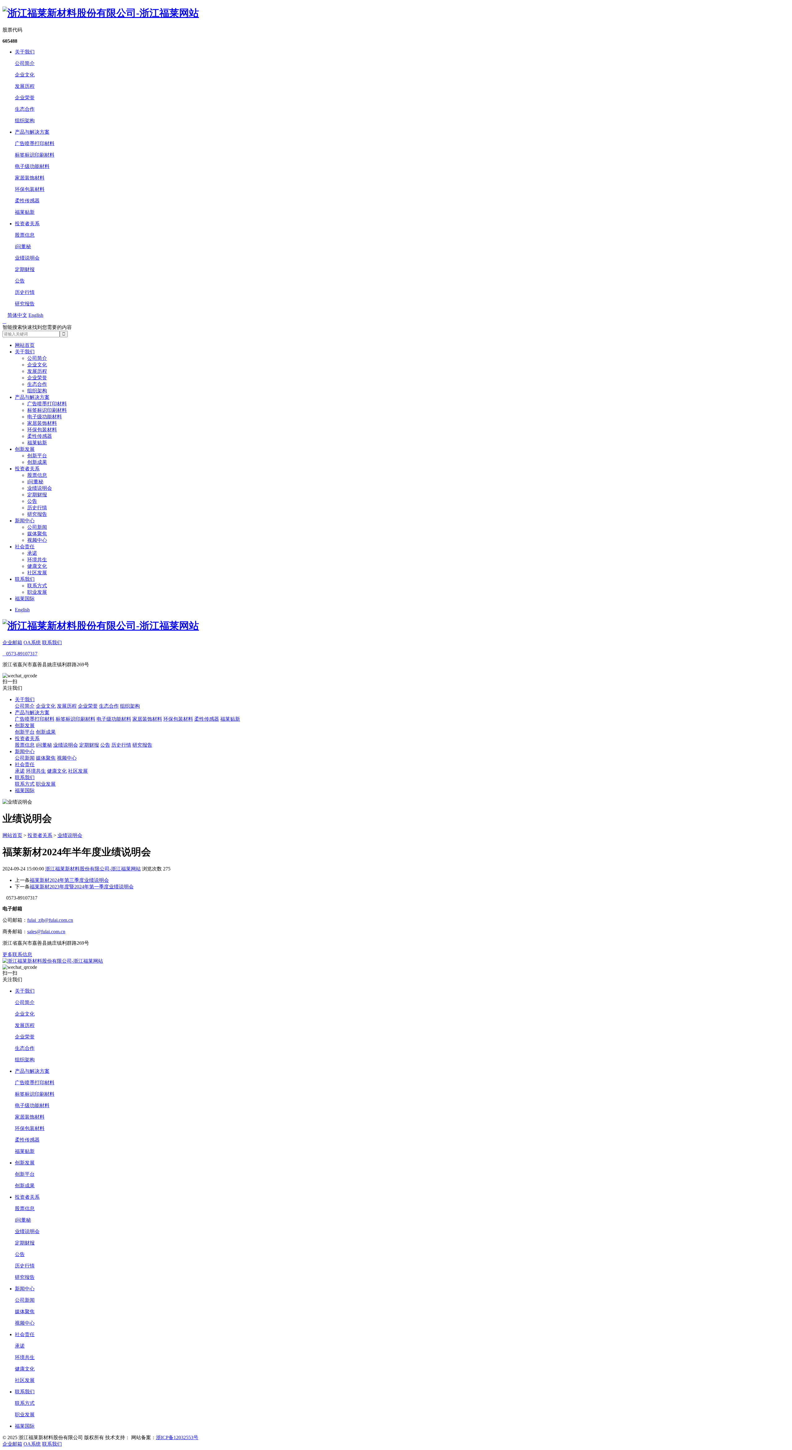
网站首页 (25, 345)
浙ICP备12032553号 (177, 1437)
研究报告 (25, 303)
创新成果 (37, 462)
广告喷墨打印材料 (34, 143)
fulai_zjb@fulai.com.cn (50, 920)
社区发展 (37, 572)
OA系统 (32, 642)
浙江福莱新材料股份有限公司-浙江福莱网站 (93, 868)
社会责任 (25, 546)
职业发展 (37, 592)
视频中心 (37, 540)
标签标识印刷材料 (34, 155)
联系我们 (25, 579)
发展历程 (25, 86)
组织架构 (25, 120)
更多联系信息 (17, 954)
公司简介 (25, 63)
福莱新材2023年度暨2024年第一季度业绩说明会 (82, 886)
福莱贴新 (25, 212)
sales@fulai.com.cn (46, 931)
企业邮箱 (12, 642)
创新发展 (25, 449)
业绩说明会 (27, 258)
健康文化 (37, 566)
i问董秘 (23, 246)
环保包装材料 (30, 189)
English (22, 609)
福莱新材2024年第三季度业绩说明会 (69, 880)
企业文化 (25, 74)
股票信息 (25, 235)
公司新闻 (37, 527)
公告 (20, 280)
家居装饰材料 (30, 177)
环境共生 (37, 559)
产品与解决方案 (32, 132)
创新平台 (37, 455)
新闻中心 (25, 520)
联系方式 (37, 585)
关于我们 (25, 51)
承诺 (32, 553)
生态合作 (25, 109)
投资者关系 (27, 223)
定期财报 (25, 269)
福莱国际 (25, 598)
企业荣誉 (25, 97)
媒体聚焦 (37, 533)
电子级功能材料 (32, 166)
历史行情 (25, 292)
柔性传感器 (27, 200)
